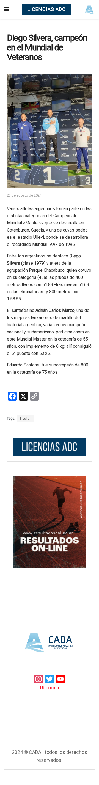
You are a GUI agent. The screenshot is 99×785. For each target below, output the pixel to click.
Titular (25, 418)
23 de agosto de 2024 (24, 195)
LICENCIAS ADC (47, 9)
